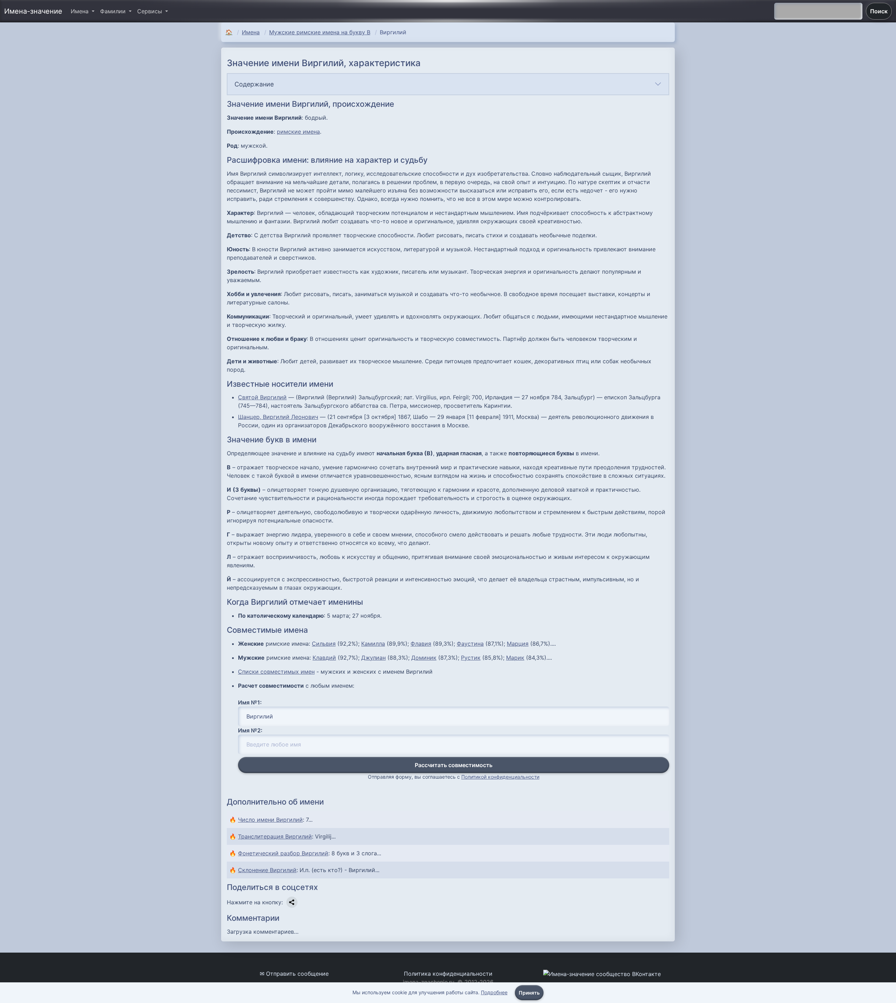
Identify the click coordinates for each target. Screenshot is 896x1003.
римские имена (298, 131)
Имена (251, 32)
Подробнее (494, 992)
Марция (517, 643)
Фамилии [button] (113, 11)
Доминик (423, 657)
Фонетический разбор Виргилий (283, 853)
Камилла (373, 643)
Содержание (254, 84)
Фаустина (470, 643)
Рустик (471, 657)
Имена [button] (80, 11)
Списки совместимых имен (276, 671)
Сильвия (324, 643)
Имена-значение (33, 11)
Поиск (879, 11)
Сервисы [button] (150, 11)
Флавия (421, 643)
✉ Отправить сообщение (294, 973)
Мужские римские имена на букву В (319, 32)
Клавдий (324, 657)
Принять (529, 993)
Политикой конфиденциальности (500, 777)
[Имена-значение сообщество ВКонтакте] (602, 973)
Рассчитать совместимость (453, 765)
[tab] (447, 84)
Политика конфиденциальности (448, 973)
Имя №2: (250, 730)
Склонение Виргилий (267, 870)
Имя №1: (250, 702)
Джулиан (373, 657)
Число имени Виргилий (270, 819)
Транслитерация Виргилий (275, 836)
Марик (515, 657)
